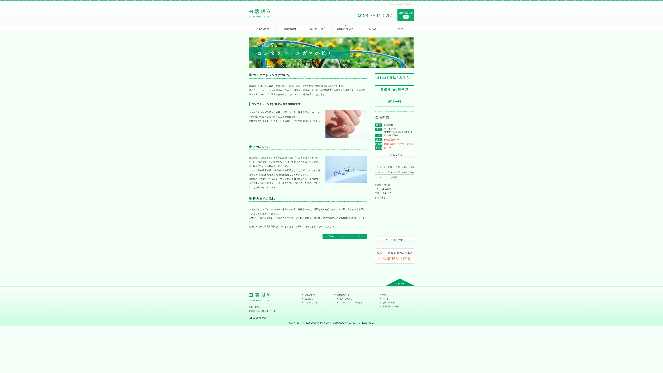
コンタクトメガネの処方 (351, 302)
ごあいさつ (310, 295)
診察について (343, 295)
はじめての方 (311, 302)
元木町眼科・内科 (390, 306)
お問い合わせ (388, 302)
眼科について (346, 299)
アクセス (386, 299)
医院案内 (309, 299)
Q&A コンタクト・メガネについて (346, 236)
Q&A (384, 295)
